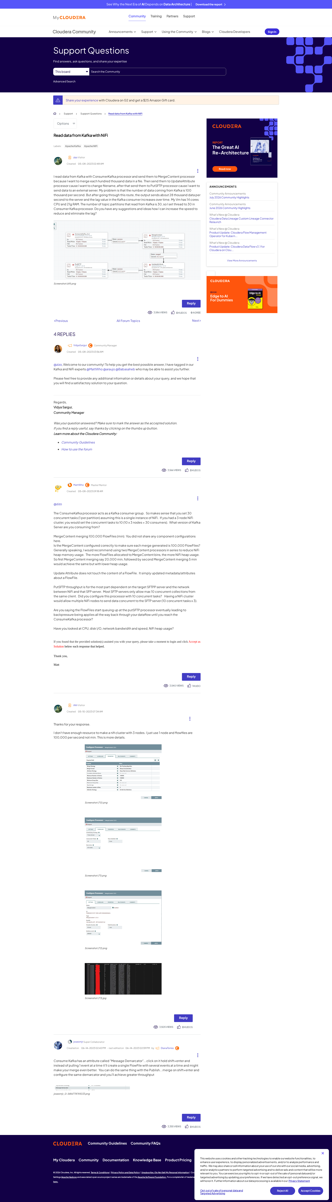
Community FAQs (145, 1143)
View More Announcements (242, 260)
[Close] (323, 1153)
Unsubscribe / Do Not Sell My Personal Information (165, 1172)
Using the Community (177, 32)
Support (189, 16)
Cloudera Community (74, 31)
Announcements (121, 32)
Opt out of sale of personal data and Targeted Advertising (221, 1192)
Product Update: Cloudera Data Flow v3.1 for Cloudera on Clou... (237, 248)
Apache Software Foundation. (152, 1177)
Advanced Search (64, 81)
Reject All (282, 1190)
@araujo (109, 369)
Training (156, 16)
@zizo (58, 364)
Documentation (116, 1160)
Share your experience (82, 100)
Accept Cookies (311, 1190)
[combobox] (157, 71)
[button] (196, 170)
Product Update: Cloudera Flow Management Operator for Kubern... (237, 234)
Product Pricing (178, 1160)
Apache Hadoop (69, 1177)
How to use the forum (76, 449)
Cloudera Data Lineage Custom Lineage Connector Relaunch (241, 220)
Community (137, 16)
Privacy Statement (299, 1180)
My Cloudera (64, 1160)
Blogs (206, 32)
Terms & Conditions (100, 1172)
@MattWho (94, 369)
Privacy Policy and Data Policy (125, 1172)
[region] (261, 1174)
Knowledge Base (147, 1160)
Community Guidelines (78, 442)
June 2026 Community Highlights (229, 208)
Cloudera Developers (234, 32)
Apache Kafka (73, 146)
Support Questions (91, 113)
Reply (191, 303)
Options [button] (63, 123)
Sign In (272, 31)
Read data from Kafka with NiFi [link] (125, 113)
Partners (172, 16)
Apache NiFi (90, 146)
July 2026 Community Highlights (229, 197)
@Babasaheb (125, 369)
